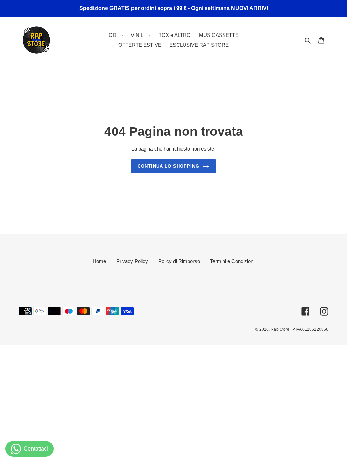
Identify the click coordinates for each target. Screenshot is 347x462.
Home (99, 261)
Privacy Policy (132, 261)
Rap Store (280, 329)
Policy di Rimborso (179, 261)
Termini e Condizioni (232, 261)
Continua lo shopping (169, 166)
